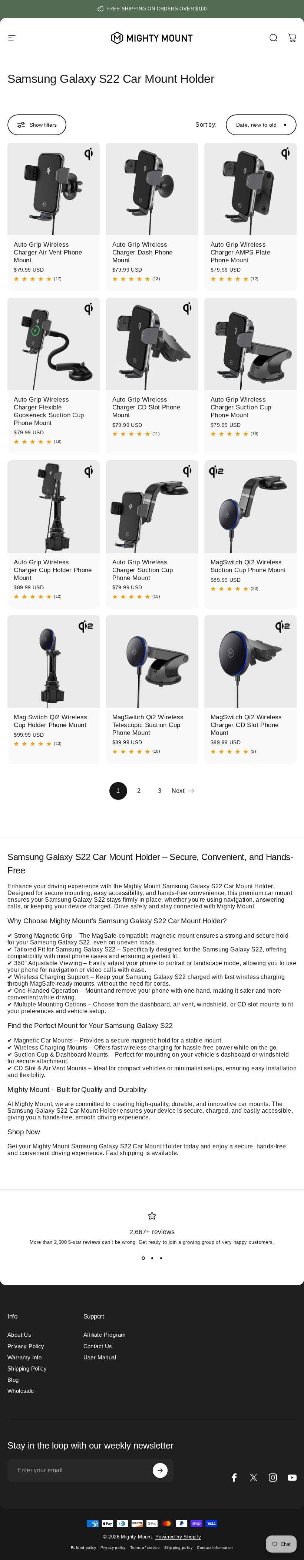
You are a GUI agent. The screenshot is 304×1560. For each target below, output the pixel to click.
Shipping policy (178, 1548)
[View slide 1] (143, 1258)
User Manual (99, 1357)
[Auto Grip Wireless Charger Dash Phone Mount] (152, 189)
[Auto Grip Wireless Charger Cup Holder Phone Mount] (53, 506)
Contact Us (97, 1346)
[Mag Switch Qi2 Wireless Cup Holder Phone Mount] (53, 661)
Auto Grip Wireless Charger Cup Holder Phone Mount (53, 570)
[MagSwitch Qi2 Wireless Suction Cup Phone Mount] (250, 506)
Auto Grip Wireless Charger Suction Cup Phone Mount (241, 407)
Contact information (215, 1548)
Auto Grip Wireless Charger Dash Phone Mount (142, 252)
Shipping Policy (27, 1369)
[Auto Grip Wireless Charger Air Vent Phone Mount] (53, 189)
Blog (13, 1380)
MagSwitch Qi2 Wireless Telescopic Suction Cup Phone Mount (148, 725)
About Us (19, 1335)
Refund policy (83, 1548)
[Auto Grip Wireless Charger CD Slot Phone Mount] (152, 344)
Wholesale (20, 1391)
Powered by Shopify (178, 1537)
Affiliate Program (104, 1335)
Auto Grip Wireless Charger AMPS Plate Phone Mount (240, 252)
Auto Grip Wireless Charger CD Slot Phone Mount (146, 407)
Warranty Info (24, 1357)
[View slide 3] (160, 1258)
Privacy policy (113, 1548)
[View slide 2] (152, 1258)
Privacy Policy (25, 1346)
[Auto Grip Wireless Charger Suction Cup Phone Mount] (250, 344)
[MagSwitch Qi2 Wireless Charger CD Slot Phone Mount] (250, 661)
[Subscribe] (160, 1470)
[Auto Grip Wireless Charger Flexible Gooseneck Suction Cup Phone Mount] (53, 344)
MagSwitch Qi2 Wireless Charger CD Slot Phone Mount (246, 725)
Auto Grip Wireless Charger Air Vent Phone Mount (48, 252)
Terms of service (145, 1548)
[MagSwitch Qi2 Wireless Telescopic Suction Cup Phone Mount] (152, 661)
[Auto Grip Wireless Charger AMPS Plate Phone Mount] (250, 189)
